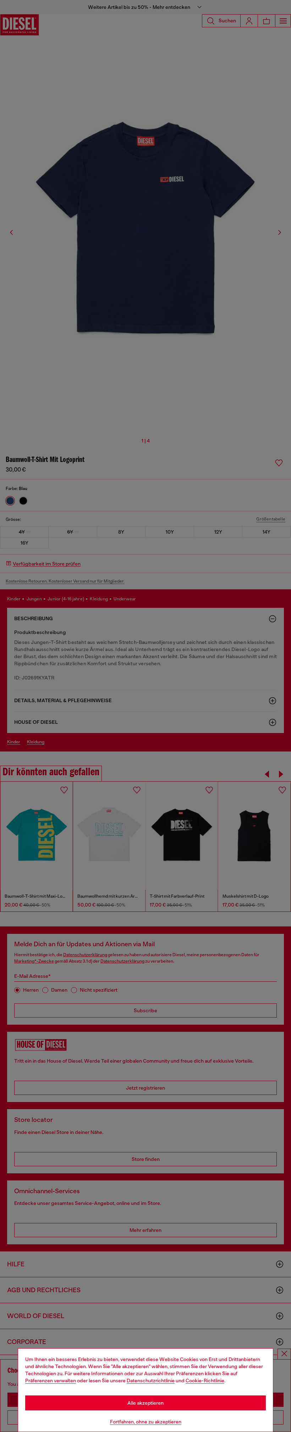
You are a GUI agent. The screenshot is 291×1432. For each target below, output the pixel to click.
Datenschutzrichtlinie (151, 1380)
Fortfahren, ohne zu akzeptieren (145, 1422)
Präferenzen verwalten (50, 1380)
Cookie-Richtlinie (205, 1380)
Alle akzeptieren (145, 1403)
